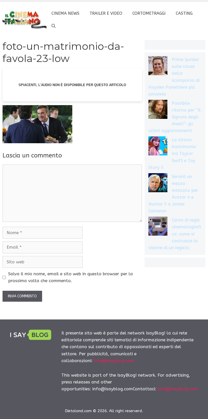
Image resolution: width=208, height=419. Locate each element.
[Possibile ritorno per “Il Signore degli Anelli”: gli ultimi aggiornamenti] (157, 110)
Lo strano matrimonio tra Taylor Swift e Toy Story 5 (172, 153)
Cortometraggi (149, 13)
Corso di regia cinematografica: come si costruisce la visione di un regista (174, 233)
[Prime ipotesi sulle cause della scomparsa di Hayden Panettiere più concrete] (157, 66)
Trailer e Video (106, 13)
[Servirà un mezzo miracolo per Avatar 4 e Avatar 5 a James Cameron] (157, 183)
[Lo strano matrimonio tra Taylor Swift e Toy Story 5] (157, 146)
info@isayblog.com (114, 360)
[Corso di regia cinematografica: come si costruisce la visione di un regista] (157, 227)
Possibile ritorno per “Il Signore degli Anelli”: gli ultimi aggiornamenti (174, 117)
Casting (184, 13)
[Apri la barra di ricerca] (53, 26)
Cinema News (65, 13)
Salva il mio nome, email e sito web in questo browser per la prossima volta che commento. (70, 277)
